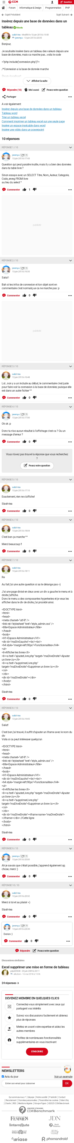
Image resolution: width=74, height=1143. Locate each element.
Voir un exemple (63, 1076)
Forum (12, 7)
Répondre (25, 950)
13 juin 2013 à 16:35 (21, 271)
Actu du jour (11, 1076)
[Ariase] (19, 1139)
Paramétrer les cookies (48, 1100)
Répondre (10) (14, 89)
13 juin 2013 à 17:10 (21, 490)
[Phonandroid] (54, 1139)
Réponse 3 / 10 (10, 366)
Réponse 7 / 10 (10, 560)
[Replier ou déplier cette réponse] (70, 147)
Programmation (53, 7)
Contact (62, 1097)
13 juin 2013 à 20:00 (21, 859)
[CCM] (13, 2)
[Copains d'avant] (19, 1132)
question (68, 2)
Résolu (19, 27)
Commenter (13, 189)
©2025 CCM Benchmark (58, 1103)
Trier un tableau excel (14, 117)
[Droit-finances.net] (54, 1125)
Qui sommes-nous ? (17, 1097)
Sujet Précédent (12, 14)
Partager (11, 96)
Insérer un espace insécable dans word (23, 125)
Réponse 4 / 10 (10, 406)
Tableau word (9, 113)
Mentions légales (25, 1103)
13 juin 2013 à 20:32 (21, 896)
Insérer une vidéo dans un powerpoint (23, 129)
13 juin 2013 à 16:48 (21, 377)
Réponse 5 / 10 (10, 479)
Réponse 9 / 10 (10, 848)
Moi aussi (34, 89)
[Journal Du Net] (54, 1118)
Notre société (41, 1097)
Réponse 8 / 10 (10, 708)
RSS (14, 1103)
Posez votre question (57, 89)
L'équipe (31, 1097)
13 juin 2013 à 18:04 (21, 530)
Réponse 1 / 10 (10, 147)
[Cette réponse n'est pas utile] (34, 189)
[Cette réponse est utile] (24, 189)
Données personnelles (27, 1100)
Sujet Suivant (62, 14)
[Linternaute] (19, 1125)
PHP (67, 7)
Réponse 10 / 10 (10, 885)
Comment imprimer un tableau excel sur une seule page (33, 121)
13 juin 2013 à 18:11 (21, 571)
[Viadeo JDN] (54, 1132)
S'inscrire (37, 1051)
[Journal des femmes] (19, 1118)
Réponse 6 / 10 (10, 519)
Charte (8, 1103)
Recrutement (11, 1100)
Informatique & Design (30, 7)
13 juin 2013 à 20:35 (33, 37)
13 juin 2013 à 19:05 (21, 719)
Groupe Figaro (40, 1103)
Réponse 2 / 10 (10, 260)
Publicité (53, 1097)
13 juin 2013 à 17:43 (21, 158)
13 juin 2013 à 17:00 (21, 417)
